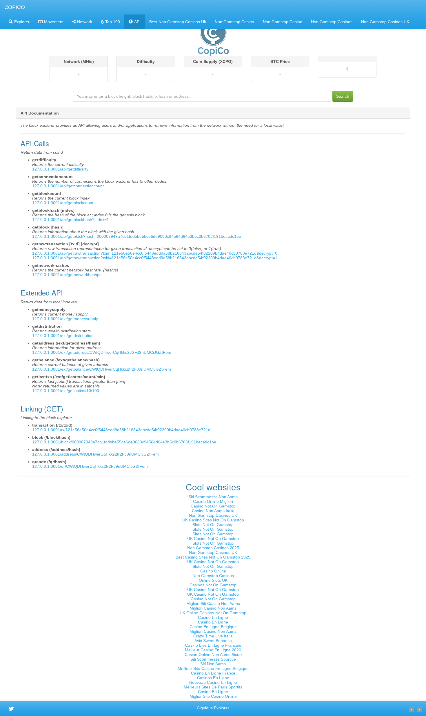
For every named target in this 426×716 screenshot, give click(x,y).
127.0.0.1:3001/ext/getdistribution (63, 335)
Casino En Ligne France (213, 673)
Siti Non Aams (213, 663)
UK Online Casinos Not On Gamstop (213, 612)
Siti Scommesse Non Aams (213, 496)
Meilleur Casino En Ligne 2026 (213, 650)
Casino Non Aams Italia (213, 510)
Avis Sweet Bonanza (213, 640)
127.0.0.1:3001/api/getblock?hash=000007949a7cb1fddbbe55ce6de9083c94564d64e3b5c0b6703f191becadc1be (136, 236)
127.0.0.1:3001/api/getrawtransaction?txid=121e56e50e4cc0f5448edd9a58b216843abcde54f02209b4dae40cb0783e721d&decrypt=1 (154, 257)
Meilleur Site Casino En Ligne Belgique (213, 668)
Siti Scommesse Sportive (213, 659)
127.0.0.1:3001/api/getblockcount (62, 202)
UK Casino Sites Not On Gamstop (213, 520)
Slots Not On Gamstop (213, 524)
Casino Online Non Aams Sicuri (213, 654)
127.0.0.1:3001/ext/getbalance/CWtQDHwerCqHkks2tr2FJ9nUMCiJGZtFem (101, 369)
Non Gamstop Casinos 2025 (213, 547)
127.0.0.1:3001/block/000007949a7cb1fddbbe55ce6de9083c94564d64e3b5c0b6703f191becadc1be (124, 442)
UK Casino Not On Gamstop (213, 538)
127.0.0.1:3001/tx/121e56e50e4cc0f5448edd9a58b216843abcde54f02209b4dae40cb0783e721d (121, 429)
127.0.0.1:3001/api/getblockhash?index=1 (70, 219)
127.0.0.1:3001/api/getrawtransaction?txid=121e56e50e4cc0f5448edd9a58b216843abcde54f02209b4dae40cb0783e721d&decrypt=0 (154, 253)
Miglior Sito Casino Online (213, 696)
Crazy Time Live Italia (213, 636)
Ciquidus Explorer (213, 708)
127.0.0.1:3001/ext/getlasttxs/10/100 (65, 390)
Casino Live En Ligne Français (213, 645)
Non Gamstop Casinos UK (385, 21)
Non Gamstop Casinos (331, 21)
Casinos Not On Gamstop (213, 585)
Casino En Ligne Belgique (213, 626)
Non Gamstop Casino (234, 21)
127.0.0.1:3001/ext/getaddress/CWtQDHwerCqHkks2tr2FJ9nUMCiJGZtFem (101, 352)
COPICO (14, 7)
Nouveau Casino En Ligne (213, 682)
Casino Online (213, 571)
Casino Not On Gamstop (213, 506)
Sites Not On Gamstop (213, 534)
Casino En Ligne (213, 617)
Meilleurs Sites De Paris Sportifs (213, 687)
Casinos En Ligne (213, 677)
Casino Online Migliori (213, 501)
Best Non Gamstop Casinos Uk (177, 21)
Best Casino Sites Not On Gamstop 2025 (213, 557)
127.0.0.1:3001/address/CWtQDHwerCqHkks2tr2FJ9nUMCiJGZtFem (95, 454)
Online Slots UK (213, 580)
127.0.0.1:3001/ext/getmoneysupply (65, 318)
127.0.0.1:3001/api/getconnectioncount (68, 186)
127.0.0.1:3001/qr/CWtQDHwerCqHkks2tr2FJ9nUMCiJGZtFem (90, 466)
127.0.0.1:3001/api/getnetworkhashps (66, 274)
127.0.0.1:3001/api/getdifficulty (60, 169)
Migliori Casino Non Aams (213, 608)
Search (342, 96)
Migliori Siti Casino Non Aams (213, 603)
